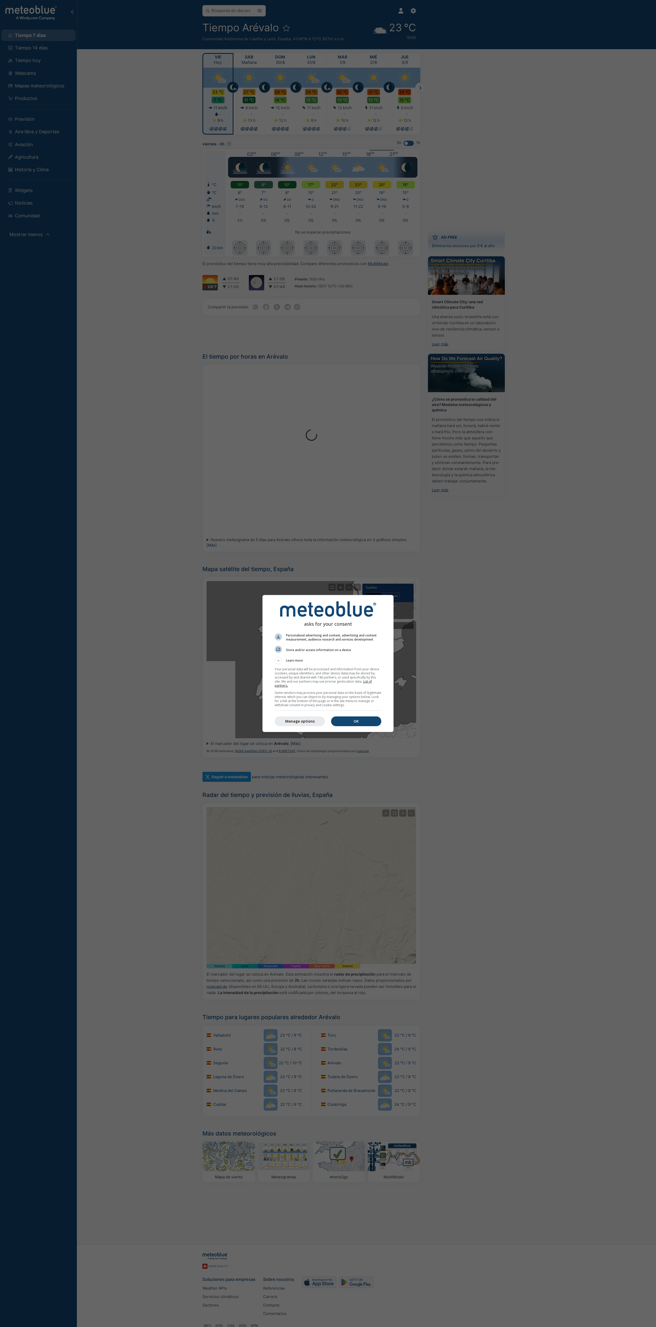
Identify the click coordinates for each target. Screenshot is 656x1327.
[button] (328, 660)
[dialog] (328, 663)
